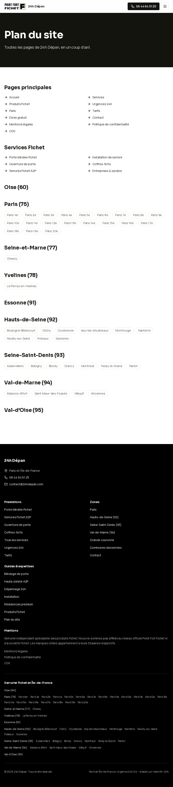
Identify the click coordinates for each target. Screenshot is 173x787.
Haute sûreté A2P (16, 581)
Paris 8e (138, 215)
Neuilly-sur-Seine (18, 338)
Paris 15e (108, 223)
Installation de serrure (107, 157)
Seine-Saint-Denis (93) (34, 355)
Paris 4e (66, 215)
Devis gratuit (18, 117)
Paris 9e (156, 215)
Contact (98, 117)
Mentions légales (21, 124)
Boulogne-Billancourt (21, 330)
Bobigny (36, 366)
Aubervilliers (15, 366)
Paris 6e (102, 215)
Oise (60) (16, 187)
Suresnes (62, 338)
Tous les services (16, 540)
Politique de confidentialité (110, 124)
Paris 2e (30, 215)
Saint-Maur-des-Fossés (51, 393)
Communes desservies (106, 548)
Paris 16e (128, 223)
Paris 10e (13, 223)
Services (98, 97)
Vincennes (98, 393)
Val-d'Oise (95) (23, 410)
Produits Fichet (19, 104)
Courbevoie (66, 330)
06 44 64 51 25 (19, 477)
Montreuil (87, 366)
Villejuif (79, 393)
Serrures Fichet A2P (22, 171)
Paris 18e (13, 231)
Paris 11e (32, 223)
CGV (12, 131)
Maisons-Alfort (17, 393)
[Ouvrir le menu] (165, 6)
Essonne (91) (20, 303)
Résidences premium (18, 604)
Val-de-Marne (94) (28, 383)
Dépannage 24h (15, 589)
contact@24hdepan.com (26, 484)
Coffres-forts (101, 164)
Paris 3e (48, 215)
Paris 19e (32, 231)
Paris (12, 111)
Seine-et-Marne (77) (30, 248)
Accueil (14, 97)
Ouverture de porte (22, 164)
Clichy (46, 330)
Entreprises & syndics (107, 171)
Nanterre (144, 330)
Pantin (133, 366)
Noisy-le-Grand (111, 366)
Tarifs (96, 111)
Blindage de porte (16, 574)
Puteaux (43, 338)
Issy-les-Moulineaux (94, 330)
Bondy (53, 366)
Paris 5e (84, 215)
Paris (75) (16, 204)
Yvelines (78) (21, 275)
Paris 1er (12, 215)
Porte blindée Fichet (23, 157)
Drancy (69, 366)
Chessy (12, 258)
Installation (11, 597)
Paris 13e (70, 223)
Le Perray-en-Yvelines (21, 286)
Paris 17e (147, 223)
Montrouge (123, 330)
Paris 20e (51, 231)
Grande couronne (102, 540)
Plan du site (12, 619)
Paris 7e (120, 215)
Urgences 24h (102, 104)
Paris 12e (51, 223)
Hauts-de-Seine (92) (30, 320)
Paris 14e (89, 223)
